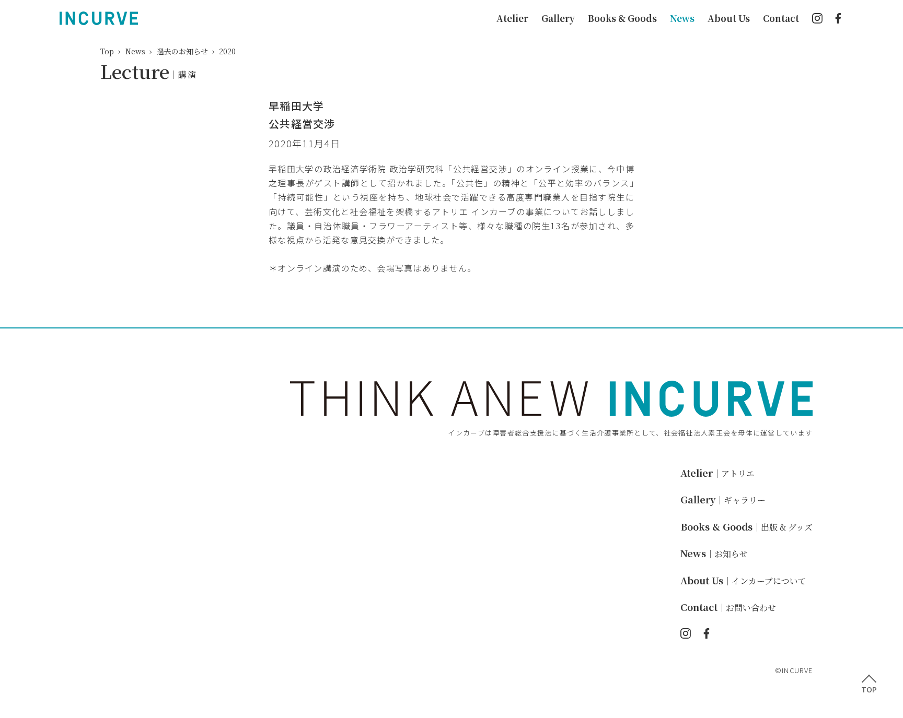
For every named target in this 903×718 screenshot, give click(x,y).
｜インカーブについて (743, 581)
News (682, 18)
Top (107, 51)
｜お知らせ (714, 554)
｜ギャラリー (723, 500)
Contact (781, 18)
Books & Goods (622, 18)
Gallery (558, 18)
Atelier (512, 18)
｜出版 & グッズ (746, 527)
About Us (729, 18)
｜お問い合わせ (728, 608)
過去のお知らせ (182, 51)
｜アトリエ (717, 473)
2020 (227, 51)
